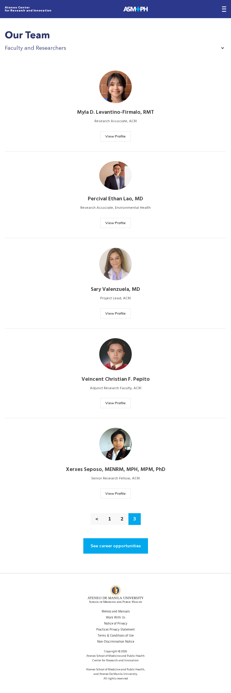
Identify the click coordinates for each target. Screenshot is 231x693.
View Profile (115, 136)
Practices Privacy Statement (115, 629)
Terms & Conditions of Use (116, 635)
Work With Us (115, 617)
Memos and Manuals (116, 611)
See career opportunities (116, 546)
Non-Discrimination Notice (115, 641)
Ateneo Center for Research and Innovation (28, 9)
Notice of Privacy (115, 623)
